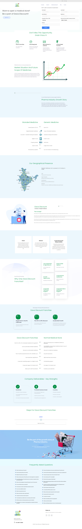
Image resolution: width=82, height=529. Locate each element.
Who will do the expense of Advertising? (49, 479)
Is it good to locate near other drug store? (22, 495)
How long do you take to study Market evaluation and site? (25, 486)
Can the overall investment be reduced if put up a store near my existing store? (54, 472)
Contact (65, 4)
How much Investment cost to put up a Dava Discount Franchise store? (53, 470)
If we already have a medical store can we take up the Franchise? (25, 497)
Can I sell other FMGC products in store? (49, 489)
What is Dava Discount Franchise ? (21, 470)
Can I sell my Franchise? (46, 496)
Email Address (44, 14)
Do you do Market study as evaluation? (22, 484)
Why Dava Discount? (55, 4)
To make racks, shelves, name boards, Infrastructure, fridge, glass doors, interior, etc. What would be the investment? (53, 485)
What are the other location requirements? (22, 493)
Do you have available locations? (21, 488)
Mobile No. (63, 14)
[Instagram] (49, 515)
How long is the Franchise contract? (48, 494)
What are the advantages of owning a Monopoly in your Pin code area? (26, 482)
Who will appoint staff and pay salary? (49, 487)
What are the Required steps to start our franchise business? (52, 503)
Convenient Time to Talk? (46, 18)
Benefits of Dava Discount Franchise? (21, 474)
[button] (27, 470)
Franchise (42, 4)
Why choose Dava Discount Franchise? (22, 472)
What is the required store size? (21, 491)
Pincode (43, 22)
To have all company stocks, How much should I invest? (51, 474)
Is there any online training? (47, 500)
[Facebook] (62, 1)
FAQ (60, 4)
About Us (47, 4)
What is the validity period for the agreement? (50, 498)
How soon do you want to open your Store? (68, 18)
